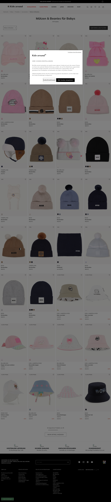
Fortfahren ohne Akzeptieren (74, 52)
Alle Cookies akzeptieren (65, 80)
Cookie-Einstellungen (49, 80)
